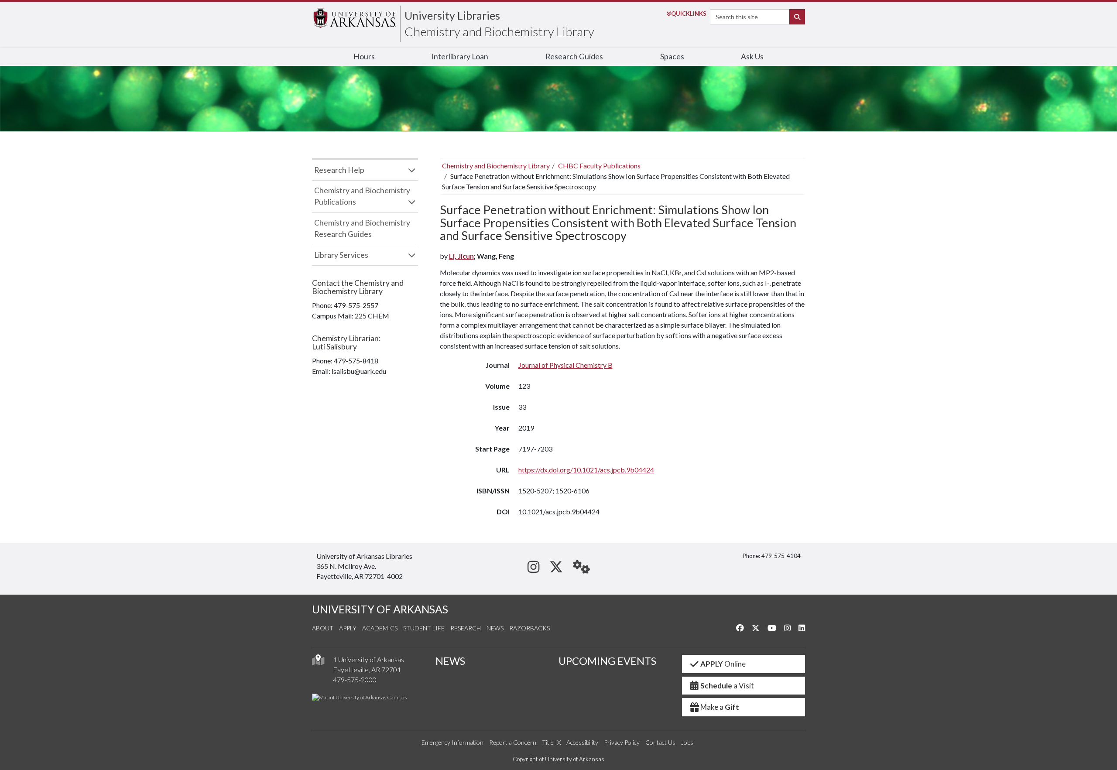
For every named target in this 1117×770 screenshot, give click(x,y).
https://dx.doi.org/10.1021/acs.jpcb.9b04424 (586, 469)
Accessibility (582, 742)
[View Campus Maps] (318, 662)
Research (465, 628)
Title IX (551, 742)
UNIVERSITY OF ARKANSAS (380, 609)
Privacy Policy (622, 742)
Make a (719, 707)
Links (688, 13)
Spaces (672, 56)
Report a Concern (512, 742)
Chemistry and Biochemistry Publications (362, 196)
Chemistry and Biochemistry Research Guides (362, 228)
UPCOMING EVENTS (607, 661)
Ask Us (752, 56)
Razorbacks (529, 628)
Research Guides (574, 56)
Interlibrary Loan (460, 56)
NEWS (450, 661)
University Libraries (452, 15)
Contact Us (660, 742)
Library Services (341, 255)
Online (723, 663)
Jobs (687, 742)
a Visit (727, 685)
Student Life (424, 628)
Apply (347, 628)
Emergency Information (452, 742)
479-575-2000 (355, 679)
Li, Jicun (461, 256)
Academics (379, 628)
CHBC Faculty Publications (599, 165)
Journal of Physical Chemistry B (565, 365)
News (495, 628)
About (322, 628)
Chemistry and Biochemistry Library (499, 31)
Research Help (339, 170)
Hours (364, 56)
